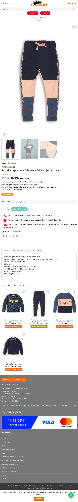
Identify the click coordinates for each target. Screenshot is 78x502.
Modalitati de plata (8, 449)
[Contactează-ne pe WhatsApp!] (71, 495)
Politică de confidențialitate (11, 468)
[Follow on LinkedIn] (16, 412)
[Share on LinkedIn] (16, 236)
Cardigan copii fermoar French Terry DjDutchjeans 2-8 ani (13, 364)
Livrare (3, 446)
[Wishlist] (69, 3)
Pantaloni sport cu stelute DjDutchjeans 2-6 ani (39, 321)
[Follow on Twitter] (10, 412)
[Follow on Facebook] (3, 412)
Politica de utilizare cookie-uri (12, 457)
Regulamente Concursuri (10, 464)
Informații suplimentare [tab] (21, 250)
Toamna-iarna (42, 17)
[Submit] (74, 9)
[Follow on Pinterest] (13, 412)
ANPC (3, 475)
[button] (6, 3)
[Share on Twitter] (10, 236)
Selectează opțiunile (13, 326)
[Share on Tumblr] (20, 236)
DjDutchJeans (11, 163)
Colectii (33, 17)
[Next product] (37, 20)
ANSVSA (4, 479)
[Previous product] (40, 20)
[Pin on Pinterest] (13, 236)
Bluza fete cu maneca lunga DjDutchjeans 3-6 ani (64, 321)
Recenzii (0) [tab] (37, 250)
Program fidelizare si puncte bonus (14, 460)
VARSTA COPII (5, 201)
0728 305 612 (47, 215)
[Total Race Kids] (39, 3)
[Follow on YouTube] (20, 412)
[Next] (72, 81)
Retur (3, 453)
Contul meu (5, 442)
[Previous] (5, 81)
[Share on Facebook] (6, 236)
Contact (4, 438)
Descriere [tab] (6, 250)
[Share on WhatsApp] (3, 236)
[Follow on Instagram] (6, 412)
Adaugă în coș (19, 209)
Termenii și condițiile (8, 471)
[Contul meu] (72, 3)
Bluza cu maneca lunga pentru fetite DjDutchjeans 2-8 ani (13, 321)
